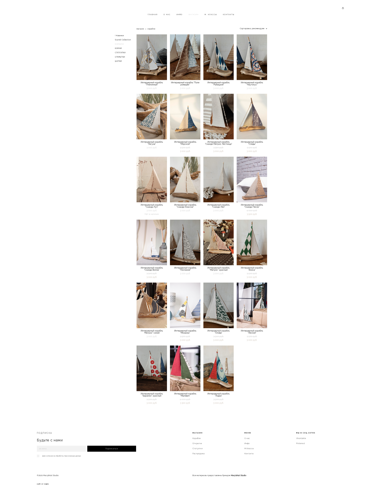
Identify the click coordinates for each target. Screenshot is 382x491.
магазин (140, 29)
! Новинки (119, 36)
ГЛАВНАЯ (153, 14)
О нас (247, 438)
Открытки (197, 443)
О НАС (167, 14)
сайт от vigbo (43, 484)
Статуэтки (197, 448)
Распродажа (198, 454)
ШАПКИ (118, 61)
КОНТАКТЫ (228, 14)
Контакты (249, 454)
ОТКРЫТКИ (120, 57)
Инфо (247, 443)
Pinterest (300, 443)
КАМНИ (118, 48)
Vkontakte (301, 438)
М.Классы (249, 448)
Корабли (196, 438)
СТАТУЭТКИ (120, 53)
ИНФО (180, 14)
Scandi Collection (123, 40)
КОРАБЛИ (119, 44)
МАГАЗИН (194, 14)
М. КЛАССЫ (211, 14)
